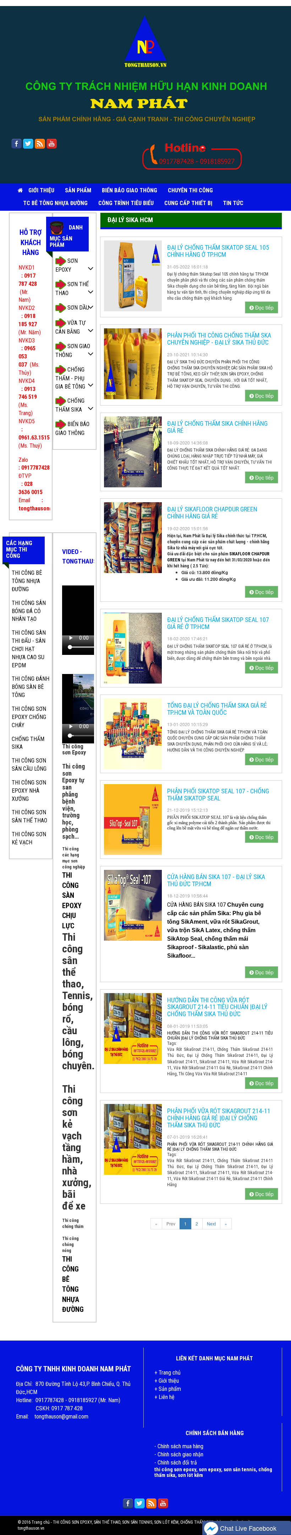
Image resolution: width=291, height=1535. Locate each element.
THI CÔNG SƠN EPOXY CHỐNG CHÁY (29, 717)
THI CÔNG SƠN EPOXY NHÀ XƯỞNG (29, 790)
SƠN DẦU (77, 307)
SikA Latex (206, 930)
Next (211, 1223)
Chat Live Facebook (247, 1528)
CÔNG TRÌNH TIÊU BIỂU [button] (126, 203)
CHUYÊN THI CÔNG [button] (190, 190)
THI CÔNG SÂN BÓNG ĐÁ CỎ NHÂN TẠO (29, 611)
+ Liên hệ (164, 1397)
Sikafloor (179, 956)
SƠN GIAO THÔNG (72, 350)
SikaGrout (244, 922)
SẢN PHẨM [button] (78, 190)
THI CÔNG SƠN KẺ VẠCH (29, 838)
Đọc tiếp (264, 307)
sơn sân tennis (240, 1469)
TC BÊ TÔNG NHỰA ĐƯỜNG (55, 203)
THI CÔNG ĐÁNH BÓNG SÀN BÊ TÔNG (30, 686)
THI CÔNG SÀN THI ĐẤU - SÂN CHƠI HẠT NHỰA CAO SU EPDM (29, 648)
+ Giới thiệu (166, 1380)
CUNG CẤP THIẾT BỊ (188, 203)
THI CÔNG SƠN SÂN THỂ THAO (29, 816)
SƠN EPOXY (66, 265)
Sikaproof (181, 947)
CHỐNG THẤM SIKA (69, 405)
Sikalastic (211, 947)
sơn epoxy (210, 1469)
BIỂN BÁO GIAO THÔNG (129, 190)
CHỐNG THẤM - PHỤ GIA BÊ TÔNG (70, 378)
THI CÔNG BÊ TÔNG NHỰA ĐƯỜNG (27, 581)
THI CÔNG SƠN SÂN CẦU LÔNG (29, 764)
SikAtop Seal (184, 939)
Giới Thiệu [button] (41, 190)
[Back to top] (282, 1512)
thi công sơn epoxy (175, 1469)
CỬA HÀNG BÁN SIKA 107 (197, 904)
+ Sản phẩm (167, 1389)
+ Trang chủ (167, 1372)
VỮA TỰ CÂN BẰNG (70, 327)
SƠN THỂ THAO (72, 288)
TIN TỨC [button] (233, 203)
